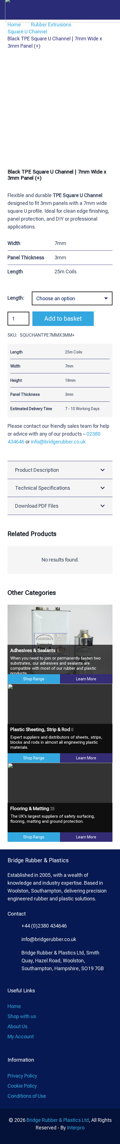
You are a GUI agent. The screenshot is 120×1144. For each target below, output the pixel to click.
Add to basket (63, 318)
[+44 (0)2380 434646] (14, 926)
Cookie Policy (22, 1086)
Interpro (76, 1128)
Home (14, 1006)
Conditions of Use (27, 1096)
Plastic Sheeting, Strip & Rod (41, 729)
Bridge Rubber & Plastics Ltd (58, 1120)
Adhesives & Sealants (34, 650)
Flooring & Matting (32, 808)
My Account (21, 1036)
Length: (16, 298)
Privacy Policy (22, 1076)
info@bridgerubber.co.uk (58, 442)
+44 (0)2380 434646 (44, 926)
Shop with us (22, 1016)
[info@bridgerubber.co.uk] (14, 939)
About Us (17, 1026)
